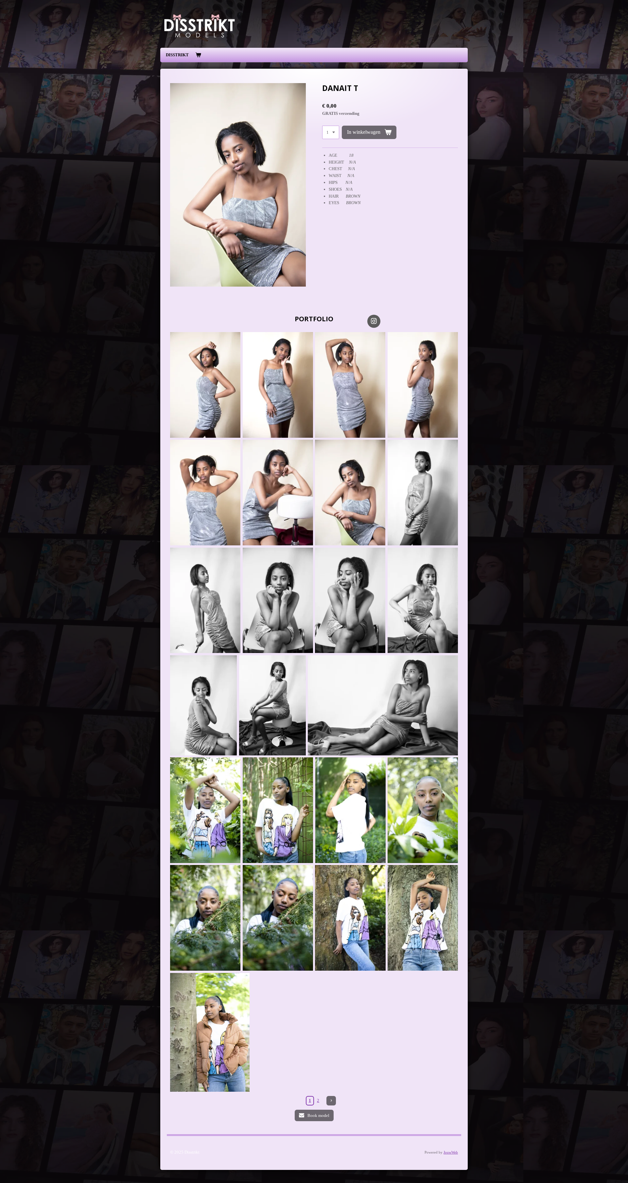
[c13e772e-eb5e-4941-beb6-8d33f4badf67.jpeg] (350, 492)
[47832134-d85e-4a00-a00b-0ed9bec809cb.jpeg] (423, 385)
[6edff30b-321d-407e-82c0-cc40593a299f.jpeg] (278, 810)
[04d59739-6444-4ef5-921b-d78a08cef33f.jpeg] (350, 385)
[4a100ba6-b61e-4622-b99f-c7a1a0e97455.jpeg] (278, 492)
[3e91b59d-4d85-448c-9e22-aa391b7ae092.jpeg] (210, 1032)
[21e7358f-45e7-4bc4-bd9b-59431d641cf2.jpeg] (423, 810)
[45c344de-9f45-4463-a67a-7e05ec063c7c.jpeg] (205, 810)
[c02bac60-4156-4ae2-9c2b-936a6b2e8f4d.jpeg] (205, 600)
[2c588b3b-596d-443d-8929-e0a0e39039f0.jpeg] (272, 705)
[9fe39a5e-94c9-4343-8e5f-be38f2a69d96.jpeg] (205, 918)
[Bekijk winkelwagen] (198, 55)
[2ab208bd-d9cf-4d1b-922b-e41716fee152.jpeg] (423, 492)
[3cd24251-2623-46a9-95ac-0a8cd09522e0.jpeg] (350, 600)
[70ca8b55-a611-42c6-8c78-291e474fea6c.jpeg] (203, 705)
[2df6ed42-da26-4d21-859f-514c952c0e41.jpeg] (278, 918)
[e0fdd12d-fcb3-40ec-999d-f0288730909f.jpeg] (423, 600)
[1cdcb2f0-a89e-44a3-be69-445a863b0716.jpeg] (205, 492)
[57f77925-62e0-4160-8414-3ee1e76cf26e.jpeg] (350, 918)
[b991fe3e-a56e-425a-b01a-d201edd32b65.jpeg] (278, 600)
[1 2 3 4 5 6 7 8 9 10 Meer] (330, 132)
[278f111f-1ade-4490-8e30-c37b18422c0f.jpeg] (423, 918)
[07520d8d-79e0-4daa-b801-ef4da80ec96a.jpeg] (205, 385)
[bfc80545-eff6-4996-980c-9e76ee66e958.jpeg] (278, 385)
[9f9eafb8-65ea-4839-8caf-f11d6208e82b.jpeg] (350, 810)
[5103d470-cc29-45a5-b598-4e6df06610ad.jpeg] (383, 705)
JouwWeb (451, 1152)
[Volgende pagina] (331, 1100)
